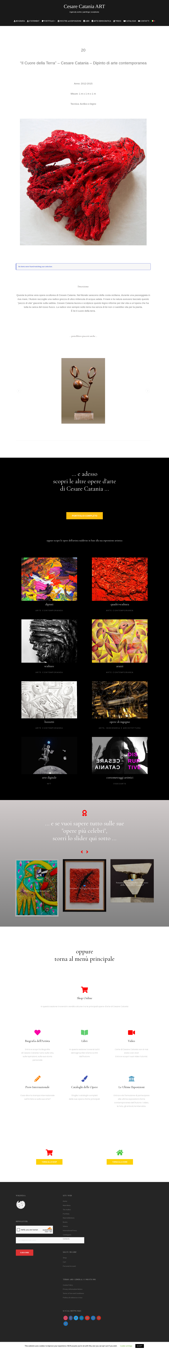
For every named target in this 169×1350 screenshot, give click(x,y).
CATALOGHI (131, 21)
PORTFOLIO (49, 21)
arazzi (119, 666)
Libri (84, 1041)
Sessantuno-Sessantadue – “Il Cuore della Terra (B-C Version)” (84, 883)
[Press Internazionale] (37, 1079)
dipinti (49, 604)
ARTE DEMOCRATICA (102, 21)
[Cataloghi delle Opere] (84, 1079)
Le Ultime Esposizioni (132, 1087)
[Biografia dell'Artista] (37, 1032)
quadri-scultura (120, 604)
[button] (19, 391)
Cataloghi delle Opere (84, 1087)
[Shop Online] (84, 990)
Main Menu (67, 1205)
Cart (64, 1262)
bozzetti (49, 722)
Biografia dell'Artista (37, 1041)
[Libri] (84, 1032)
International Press (70, 1230)
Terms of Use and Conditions (73, 1293)
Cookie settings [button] (126, 1346)
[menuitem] (153, 21)
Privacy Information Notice (72, 1289)
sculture (49, 666)
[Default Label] (81, 1318)
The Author (67, 1209)
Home (65, 1201)
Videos (65, 1226)
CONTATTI (144, 21)
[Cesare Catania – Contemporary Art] (84, 9)
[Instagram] (65, 1318)
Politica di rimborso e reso (72, 1297)
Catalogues (67, 1235)
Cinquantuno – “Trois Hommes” (132, 883)
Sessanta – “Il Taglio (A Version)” (37, 888)
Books (65, 1222)
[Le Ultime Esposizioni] (131, 1079)
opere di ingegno (120, 722)
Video (131, 1041)
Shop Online (84, 998)
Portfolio (66, 1214)
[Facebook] (70, 1318)
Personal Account (69, 1266)
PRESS (118, 21)
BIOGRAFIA (20, 21)
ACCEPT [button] (139, 1346)
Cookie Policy (68, 1285)
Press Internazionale (37, 1087)
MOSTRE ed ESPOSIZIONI (70, 21)
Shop (65, 1258)
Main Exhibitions (68, 1218)
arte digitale (49, 777)
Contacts (66, 1239)
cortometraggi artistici (119, 777)
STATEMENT (34, 21)
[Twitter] (76, 1318)
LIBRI (87, 21)
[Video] (131, 1032)
